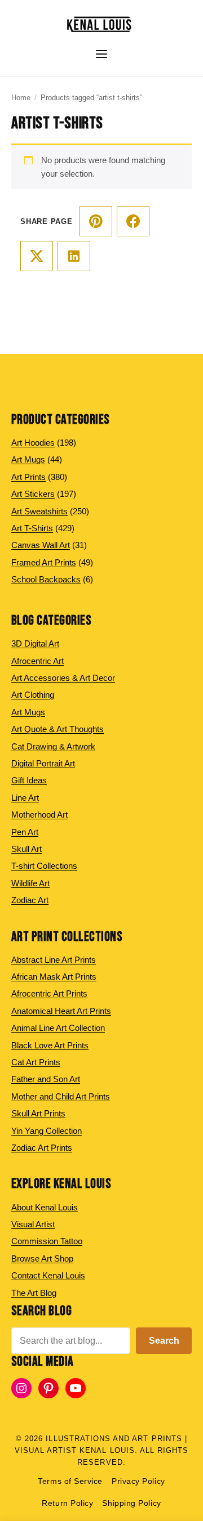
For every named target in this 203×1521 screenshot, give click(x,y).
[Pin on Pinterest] (96, 221)
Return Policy (67, 1503)
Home (20, 97)
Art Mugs (28, 712)
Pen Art (24, 832)
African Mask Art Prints (53, 976)
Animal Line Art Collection (58, 1028)
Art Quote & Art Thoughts (57, 729)
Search (164, 1340)
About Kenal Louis (44, 1207)
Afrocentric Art (37, 661)
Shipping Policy (131, 1503)
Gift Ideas (29, 780)
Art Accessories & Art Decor (63, 678)
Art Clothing (32, 694)
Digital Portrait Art (43, 763)
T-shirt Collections (44, 866)
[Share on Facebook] (133, 221)
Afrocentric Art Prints (49, 993)
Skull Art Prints (38, 1113)
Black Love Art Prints (50, 1045)
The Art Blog (33, 1293)
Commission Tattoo (46, 1241)
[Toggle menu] (101, 54)
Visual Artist (33, 1224)
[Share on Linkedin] (74, 256)
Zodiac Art (29, 900)
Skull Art (26, 849)
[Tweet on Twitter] (36, 256)
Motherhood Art (39, 814)
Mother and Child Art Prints (60, 1096)
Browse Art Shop (42, 1258)
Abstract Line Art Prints (53, 959)
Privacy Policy (138, 1481)
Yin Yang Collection (46, 1131)
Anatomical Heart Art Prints (61, 1011)
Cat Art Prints (35, 1062)
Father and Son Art (45, 1079)
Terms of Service (70, 1481)
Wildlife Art (30, 883)
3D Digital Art (35, 643)
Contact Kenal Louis (48, 1275)
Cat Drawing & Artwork (53, 746)
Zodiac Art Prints (41, 1147)
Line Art (25, 797)
